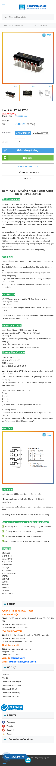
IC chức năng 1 (20, 25)
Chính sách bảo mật (10, 696)
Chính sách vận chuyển (11, 682)
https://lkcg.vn (18, 658)
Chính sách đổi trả (9, 689)
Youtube (10, 726)
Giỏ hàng (6, 674)
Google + (10, 730)
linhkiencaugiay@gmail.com (22, 662)
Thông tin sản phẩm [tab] (28, 167)
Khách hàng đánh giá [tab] (28, 172)
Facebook (11, 722)
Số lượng (6, 141)
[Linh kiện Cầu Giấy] (31, 7)
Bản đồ (5, 678)
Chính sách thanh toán (11, 685)
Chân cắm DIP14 (23, 133)
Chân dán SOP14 (40, 133)
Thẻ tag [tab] (28, 179)
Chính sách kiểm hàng (11, 693)
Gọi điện (27, 158)
